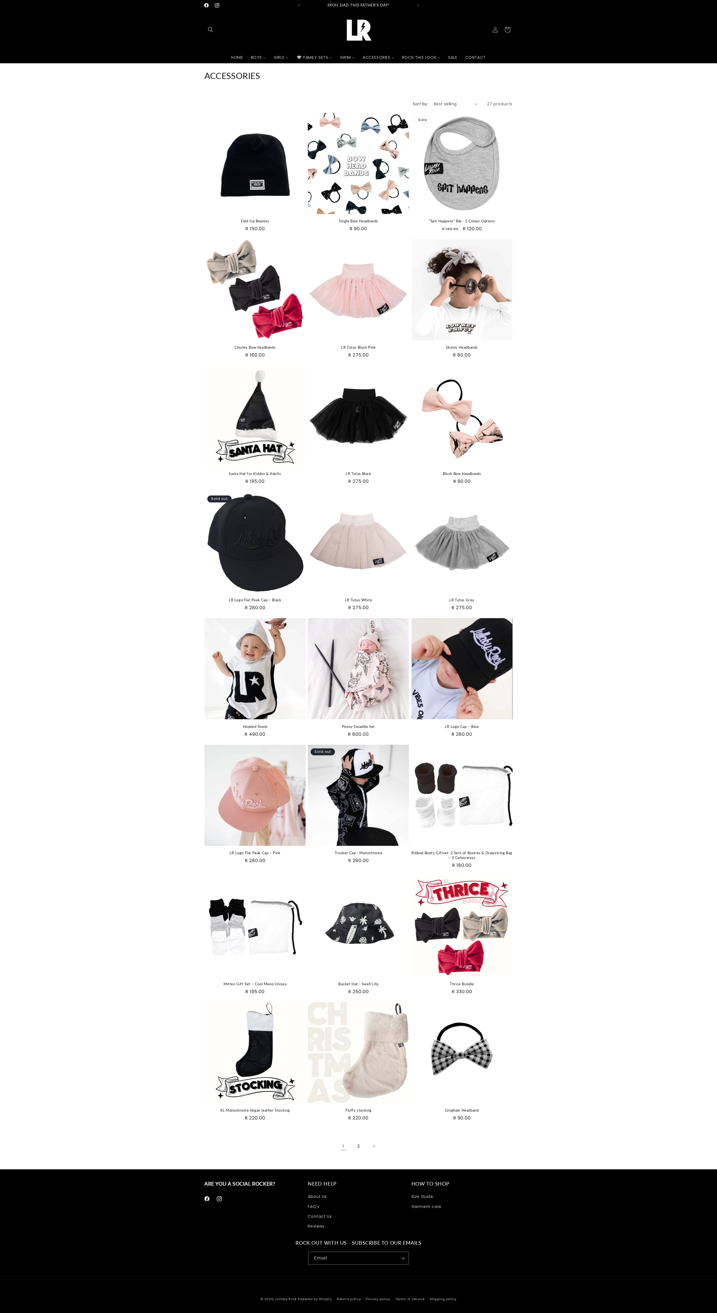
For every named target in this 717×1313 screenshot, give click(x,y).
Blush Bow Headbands (462, 473)
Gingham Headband (462, 1110)
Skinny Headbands (462, 347)
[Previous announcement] (299, 5)
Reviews (316, 1226)
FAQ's (313, 1206)
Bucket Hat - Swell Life (358, 984)
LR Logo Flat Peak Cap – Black (255, 600)
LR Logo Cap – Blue (462, 726)
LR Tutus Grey (461, 600)
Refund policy (349, 1298)
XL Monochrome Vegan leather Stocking (255, 1110)
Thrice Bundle (462, 984)
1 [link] (343, 1146)
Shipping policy (443, 1298)
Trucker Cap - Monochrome (358, 853)
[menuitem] (237, 57)
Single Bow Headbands (358, 221)
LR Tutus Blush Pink (358, 347)
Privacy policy (378, 1298)
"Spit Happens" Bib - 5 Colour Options (462, 221)
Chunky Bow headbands (255, 347)
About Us (317, 1196)
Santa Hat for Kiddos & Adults (255, 473)
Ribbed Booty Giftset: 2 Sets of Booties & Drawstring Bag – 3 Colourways (461, 855)
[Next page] (373, 1146)
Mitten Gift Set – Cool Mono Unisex (255, 984)
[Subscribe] (402, 1258)
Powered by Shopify (315, 1299)
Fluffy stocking (358, 1110)
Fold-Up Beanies (255, 221)
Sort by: (420, 104)
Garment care (426, 1206)
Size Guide (422, 1196)
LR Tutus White (358, 600)
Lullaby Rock (286, 1299)
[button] (210, 30)
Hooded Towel (255, 726)
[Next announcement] (418, 5)
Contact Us (320, 1216)
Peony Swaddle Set (358, 726)
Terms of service (409, 1298)
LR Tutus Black (358, 473)
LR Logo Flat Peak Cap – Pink (255, 853)
